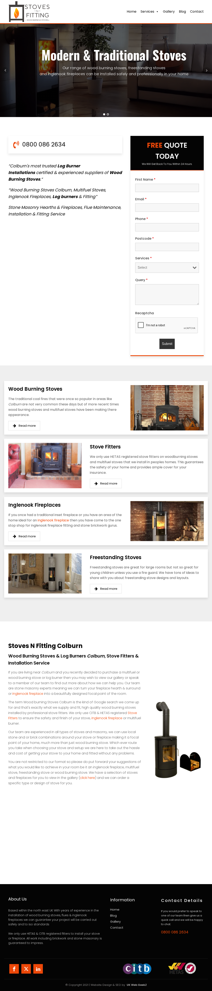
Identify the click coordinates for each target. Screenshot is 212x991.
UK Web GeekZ (137, 985)
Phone (141, 218)
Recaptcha (144, 313)
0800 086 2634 (174, 932)
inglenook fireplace (53, 520)
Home (131, 11)
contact (197, 11)
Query (141, 280)
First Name (145, 179)
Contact (116, 927)
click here (87, 777)
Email (141, 199)
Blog (182, 11)
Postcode (144, 238)
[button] (24, 425)
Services (147, 11)
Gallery (169, 11)
